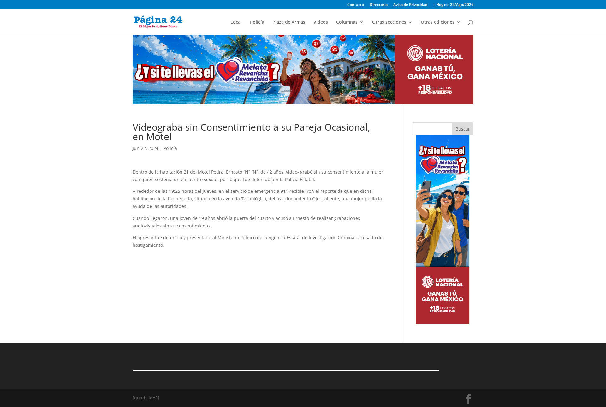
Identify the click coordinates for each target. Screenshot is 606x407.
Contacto (355, 5)
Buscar (462, 129)
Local (236, 22)
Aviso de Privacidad (410, 5)
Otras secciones (389, 22)
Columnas (347, 22)
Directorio (379, 5)
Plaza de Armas (288, 22)
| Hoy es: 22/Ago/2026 (453, 5)
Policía (257, 22)
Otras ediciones (437, 22)
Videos (320, 22)
